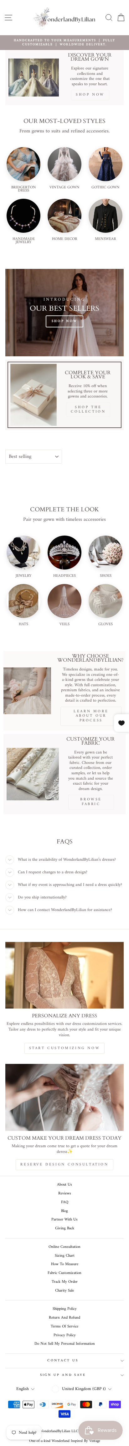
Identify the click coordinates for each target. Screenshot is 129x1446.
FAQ (64, 1202)
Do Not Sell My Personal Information (64, 1343)
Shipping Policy (65, 1308)
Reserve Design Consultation (64, 1164)
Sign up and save (63, 1375)
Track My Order (65, 1281)
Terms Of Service (64, 1326)
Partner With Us (64, 1219)
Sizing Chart (65, 1255)
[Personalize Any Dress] (64, 975)
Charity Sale (64, 1290)
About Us (64, 1184)
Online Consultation (64, 1246)
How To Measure (64, 1264)
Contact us (62, 1361)
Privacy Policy (65, 1335)
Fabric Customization (64, 1273)
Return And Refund (64, 1317)
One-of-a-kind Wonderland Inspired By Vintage (64, 1441)
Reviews (64, 1193)
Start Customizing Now (64, 1048)
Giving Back (64, 1228)
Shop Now (64, 321)
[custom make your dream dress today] (64, 1097)
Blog (64, 1211)
